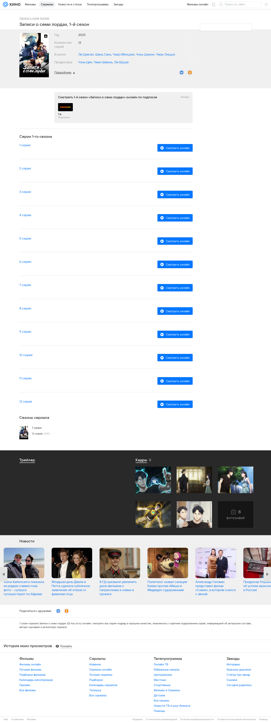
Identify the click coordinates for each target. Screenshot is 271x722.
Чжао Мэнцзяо (124, 54)
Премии (24, 685)
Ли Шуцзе (121, 62)
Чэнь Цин (85, 62)
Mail (6, 719)
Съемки (232, 680)
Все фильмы (27, 690)
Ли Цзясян (86, 54)
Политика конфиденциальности (197, 719)
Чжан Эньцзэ (165, 54)
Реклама (31, 719)
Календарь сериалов (103, 685)
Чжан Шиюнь (103, 62)
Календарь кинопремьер (36, 680)
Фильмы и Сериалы (167, 690)
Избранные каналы (166, 669)
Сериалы (97, 659)
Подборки (96, 680)
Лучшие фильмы (30, 669)
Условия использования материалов (236, 719)
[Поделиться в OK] (190, 72)
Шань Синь (103, 54)
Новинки (95, 664)
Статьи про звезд (238, 674)
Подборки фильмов (32, 674)
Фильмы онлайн (30, 664)
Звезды (233, 659)
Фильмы (26, 659)
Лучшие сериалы (100, 674)
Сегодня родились (239, 685)
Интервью (233, 664)
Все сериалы (98, 695)
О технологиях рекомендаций (161, 719)
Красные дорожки (239, 669)
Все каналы (161, 700)
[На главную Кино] (14, 4)
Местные (160, 680)
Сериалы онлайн (100, 669)
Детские (159, 695)
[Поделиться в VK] (181, 72)
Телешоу (95, 690)
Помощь (159, 711)
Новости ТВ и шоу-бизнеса (172, 705)
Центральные (163, 674)
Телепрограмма (168, 659)
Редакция (138, 719)
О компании (17, 719)
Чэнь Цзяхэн (145, 54)
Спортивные (162, 685)
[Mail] (5, 4)
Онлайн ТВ (161, 664)
